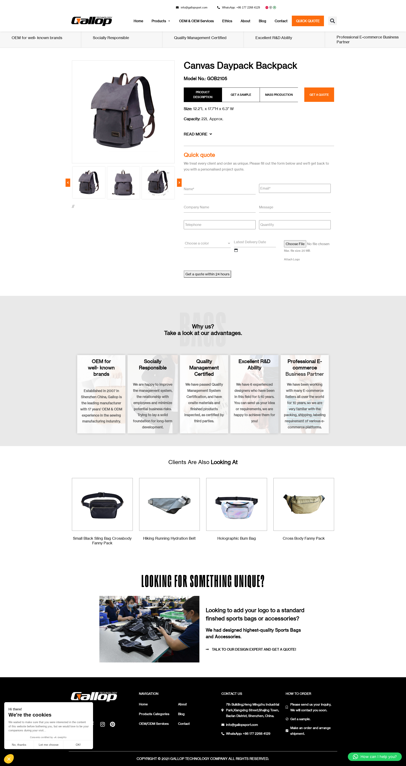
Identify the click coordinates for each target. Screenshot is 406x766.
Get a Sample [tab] (241, 94)
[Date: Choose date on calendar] (236, 250)
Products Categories (154, 714)
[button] (332, 20)
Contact (281, 21)
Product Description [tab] (203, 94)
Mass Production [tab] (279, 94)
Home (138, 21)
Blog (262, 21)
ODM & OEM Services (196, 21)
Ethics (227, 21)
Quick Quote (308, 21)
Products (159, 21)
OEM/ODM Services (154, 724)
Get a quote (319, 94)
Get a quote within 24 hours (207, 274)
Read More (196, 134)
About (245, 21)
